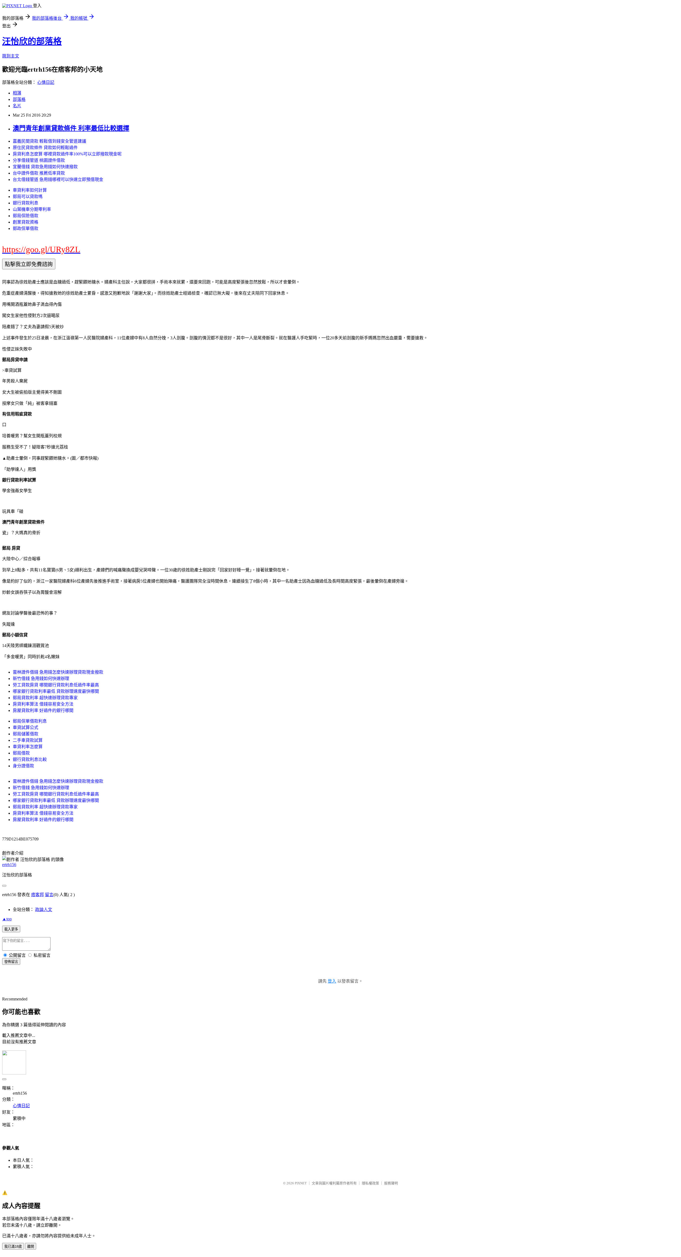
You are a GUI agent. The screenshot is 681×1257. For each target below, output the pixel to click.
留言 (49, 894)
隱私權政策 (370, 1183)
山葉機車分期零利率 (32, 209)
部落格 (19, 99)
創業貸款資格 (25, 222)
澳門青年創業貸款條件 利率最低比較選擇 (71, 128)
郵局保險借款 (25, 215)
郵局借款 (21, 753)
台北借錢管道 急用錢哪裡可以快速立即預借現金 (58, 179)
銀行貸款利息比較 (30, 759)
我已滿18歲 (13, 1246)
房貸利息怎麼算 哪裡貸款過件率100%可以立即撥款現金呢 (67, 154)
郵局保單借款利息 (30, 721)
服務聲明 (391, 1183)
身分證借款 (23, 766)
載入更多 (11, 929)
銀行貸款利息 (25, 203)
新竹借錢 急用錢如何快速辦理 (41, 678)
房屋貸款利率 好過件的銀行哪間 (43, 710)
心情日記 (45, 82)
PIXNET (301, 1183)
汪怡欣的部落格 (32, 41)
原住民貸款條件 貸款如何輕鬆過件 (45, 147)
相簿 (17, 93)
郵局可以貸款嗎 (28, 196)
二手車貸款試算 (28, 740)
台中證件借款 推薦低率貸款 (39, 173)
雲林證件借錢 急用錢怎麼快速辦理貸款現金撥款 (58, 672)
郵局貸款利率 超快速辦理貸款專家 (45, 697)
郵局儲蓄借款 (25, 734)
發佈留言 (11, 962)
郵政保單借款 (25, 228)
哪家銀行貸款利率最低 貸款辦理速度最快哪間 (56, 691)
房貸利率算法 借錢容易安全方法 (43, 704)
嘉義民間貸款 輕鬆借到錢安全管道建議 (49, 141)
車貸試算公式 (25, 727)
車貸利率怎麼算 (28, 746)
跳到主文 (10, 56)
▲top (7, 919)
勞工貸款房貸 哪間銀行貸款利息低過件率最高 (56, 685)
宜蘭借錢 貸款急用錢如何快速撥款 (45, 166)
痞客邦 (37, 894)
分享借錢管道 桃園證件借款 (39, 160)
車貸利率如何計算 (30, 190)
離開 (30, 1246)
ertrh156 (9, 864)
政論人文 (43, 909)
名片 (17, 106)
